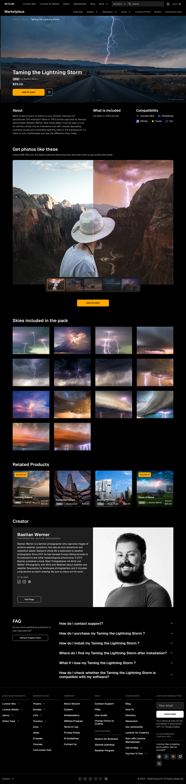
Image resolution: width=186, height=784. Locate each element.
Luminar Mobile (12, 709)
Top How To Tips (136, 753)
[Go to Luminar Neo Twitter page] (100, 778)
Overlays (40, 721)
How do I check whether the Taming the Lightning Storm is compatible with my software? (116, 674)
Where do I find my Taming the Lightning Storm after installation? (116, 653)
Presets (39, 704)
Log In (176, 4)
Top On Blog (134, 748)
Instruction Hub (173, 11)
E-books (38, 738)
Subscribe (170, 714)
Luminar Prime (142, 11)
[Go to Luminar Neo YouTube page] (95, 778)
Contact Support (104, 703)
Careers (68, 709)
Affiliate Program (73, 721)
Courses (38, 744)
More (104, 4)
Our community (134, 726)
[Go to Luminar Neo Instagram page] (85, 778)
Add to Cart (28, 92)
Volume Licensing (104, 744)
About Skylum (72, 703)
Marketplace (80, 3)
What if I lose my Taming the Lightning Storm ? (116, 663)
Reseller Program (104, 750)
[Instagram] (24, 581)
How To (130, 709)
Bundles (39, 709)
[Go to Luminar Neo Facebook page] (79, 778)
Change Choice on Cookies (104, 722)
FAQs (98, 709)
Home (16, 19)
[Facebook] (19, 581)
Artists (157, 11)
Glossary (131, 715)
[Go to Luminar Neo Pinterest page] (106, 778)
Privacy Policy (72, 732)
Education (109, 12)
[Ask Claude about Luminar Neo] (173, 757)
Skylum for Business (106, 738)
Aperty (66, 3)
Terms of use (71, 726)
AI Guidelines (71, 738)
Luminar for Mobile (49, 3)
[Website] (29, 581)
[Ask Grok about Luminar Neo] (180, 757)
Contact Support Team (30, 638)
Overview (78, 11)
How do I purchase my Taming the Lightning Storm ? (116, 633)
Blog (92, 3)
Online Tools (11, 721)
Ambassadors (71, 715)
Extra (126, 12)
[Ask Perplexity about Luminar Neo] (166, 757)
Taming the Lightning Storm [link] (45, 19)
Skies (25, 19)
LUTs (38, 715)
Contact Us (70, 744)
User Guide (101, 715)
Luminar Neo (29, 3)
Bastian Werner (31, 79)
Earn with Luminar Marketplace (136, 740)
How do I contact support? (116, 623)
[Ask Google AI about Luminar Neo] (159, 763)
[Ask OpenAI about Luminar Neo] (159, 757)
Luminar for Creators (137, 732)
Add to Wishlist (31, 485)
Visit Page (29, 599)
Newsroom (132, 721)
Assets (92, 12)
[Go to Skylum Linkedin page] (90, 778)
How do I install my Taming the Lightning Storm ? (116, 643)
